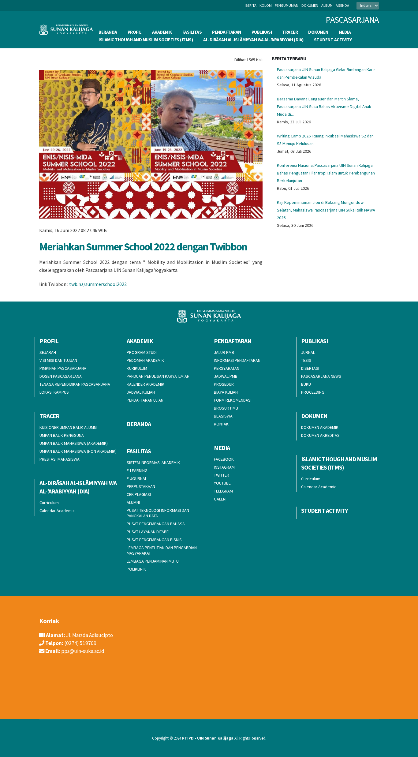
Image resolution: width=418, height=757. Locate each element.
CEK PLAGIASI (139, 494)
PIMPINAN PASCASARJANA (62, 368)
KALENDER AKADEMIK (145, 384)
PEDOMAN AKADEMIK (145, 360)
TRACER (290, 32)
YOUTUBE (222, 483)
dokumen (309, 5)
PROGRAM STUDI (142, 352)
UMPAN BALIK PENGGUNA (61, 435)
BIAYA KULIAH (226, 392)
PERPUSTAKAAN (141, 486)
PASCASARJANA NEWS (321, 376)
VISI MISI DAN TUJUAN (58, 360)
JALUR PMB (224, 352)
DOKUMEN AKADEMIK (319, 427)
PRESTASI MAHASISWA (59, 459)
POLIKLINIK (136, 569)
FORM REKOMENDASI (233, 400)
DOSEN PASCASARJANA (60, 376)
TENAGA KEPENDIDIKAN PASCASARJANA (74, 384)
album (327, 5)
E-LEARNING (137, 470)
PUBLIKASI (262, 32)
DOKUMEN (318, 32)
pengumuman (286, 5)
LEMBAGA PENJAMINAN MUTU (153, 561)
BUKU (306, 384)
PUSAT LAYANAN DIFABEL (148, 531)
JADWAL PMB (225, 376)
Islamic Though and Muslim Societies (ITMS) (146, 40)
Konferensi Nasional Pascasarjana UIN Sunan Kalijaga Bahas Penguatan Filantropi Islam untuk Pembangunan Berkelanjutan (326, 173)
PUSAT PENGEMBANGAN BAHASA (156, 524)
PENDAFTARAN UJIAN (145, 400)
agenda (342, 5)
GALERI (220, 499)
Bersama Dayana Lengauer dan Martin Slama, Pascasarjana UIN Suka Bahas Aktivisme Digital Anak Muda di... (324, 106)
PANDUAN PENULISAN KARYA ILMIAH (158, 376)
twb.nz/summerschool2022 (98, 284)
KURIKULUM (137, 368)
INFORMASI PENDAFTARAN (237, 360)
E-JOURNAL (137, 478)
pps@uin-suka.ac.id (82, 651)
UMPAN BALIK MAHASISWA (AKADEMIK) (73, 443)
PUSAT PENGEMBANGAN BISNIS (154, 539)
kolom (265, 5)
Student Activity (333, 40)
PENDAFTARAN (226, 32)
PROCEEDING (312, 392)
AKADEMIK (162, 32)
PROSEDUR (224, 384)
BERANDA (108, 32)
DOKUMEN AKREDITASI (321, 435)
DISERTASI (310, 368)
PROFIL (135, 32)
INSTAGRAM (224, 467)
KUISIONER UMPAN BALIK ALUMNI (68, 427)
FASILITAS (192, 32)
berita (250, 5)
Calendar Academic (318, 486)
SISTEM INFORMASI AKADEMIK (153, 462)
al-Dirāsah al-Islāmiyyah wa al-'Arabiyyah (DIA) (253, 40)
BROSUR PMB (226, 408)
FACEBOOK (224, 459)
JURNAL (308, 352)
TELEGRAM (223, 491)
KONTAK (221, 424)
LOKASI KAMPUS (54, 392)
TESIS (306, 360)
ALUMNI (133, 502)
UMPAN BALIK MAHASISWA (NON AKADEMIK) (78, 451)
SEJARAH (47, 352)
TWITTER (221, 475)
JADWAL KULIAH (141, 392)
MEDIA (345, 32)
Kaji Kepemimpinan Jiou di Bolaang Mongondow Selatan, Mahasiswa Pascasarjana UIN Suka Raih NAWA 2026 (326, 210)
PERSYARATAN (226, 368)
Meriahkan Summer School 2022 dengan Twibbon (143, 246)
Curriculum (310, 479)
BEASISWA (223, 416)
